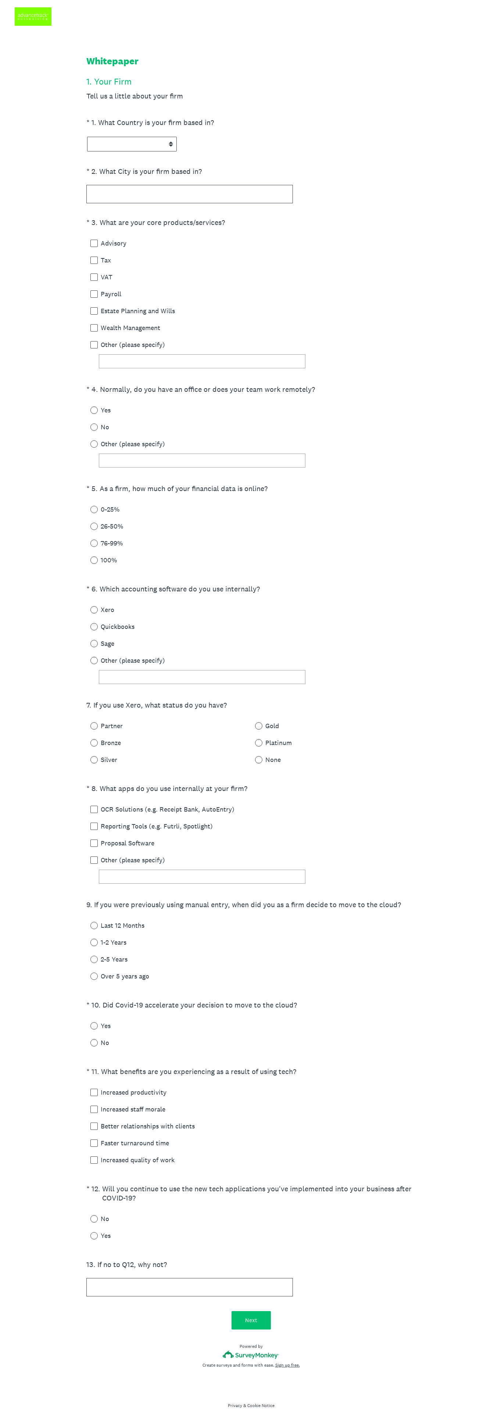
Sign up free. (287, 1365)
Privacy (235, 1406)
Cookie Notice (261, 1406)
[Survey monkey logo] (251, 1355)
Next (251, 1320)
